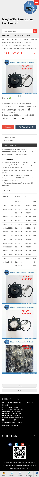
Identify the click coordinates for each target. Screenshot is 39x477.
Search (35, 31)
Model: (6, 138)
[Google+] (22, 444)
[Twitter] (29, 444)
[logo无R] (30, 7)
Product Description (10, 145)
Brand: (6, 140)
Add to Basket (27, 127)
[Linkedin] (16, 444)
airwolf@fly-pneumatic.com (18, 420)
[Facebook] (10, 444)
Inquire (8, 127)
